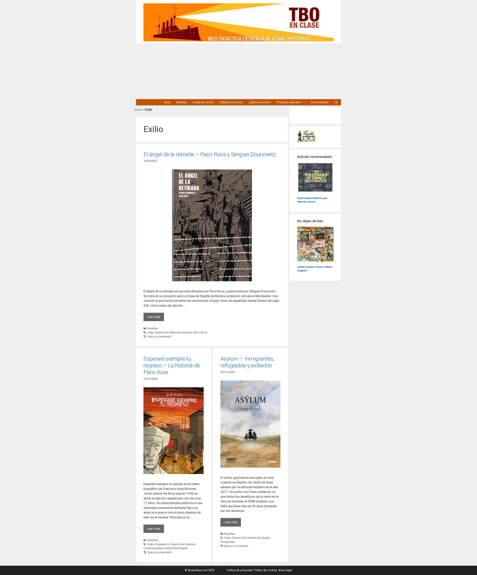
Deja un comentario (159, 336)
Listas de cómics (203, 102)
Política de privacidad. (240, 570)
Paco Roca (200, 332)
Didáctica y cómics (231, 102)
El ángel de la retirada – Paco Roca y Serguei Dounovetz (209, 154)
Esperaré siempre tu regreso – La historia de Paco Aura (171, 365)
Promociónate (319, 102)
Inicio (167, 102)
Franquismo (162, 544)
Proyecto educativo (289, 102)
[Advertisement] (238, 71)
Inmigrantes (227, 542)
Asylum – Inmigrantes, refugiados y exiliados (247, 362)
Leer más (155, 318)
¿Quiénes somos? (260, 102)
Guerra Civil (162, 332)
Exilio (151, 332)
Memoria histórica (181, 332)
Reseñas (181, 102)
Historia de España (175, 548)
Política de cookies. (266, 570)
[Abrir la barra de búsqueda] (336, 102)
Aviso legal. (285, 570)
